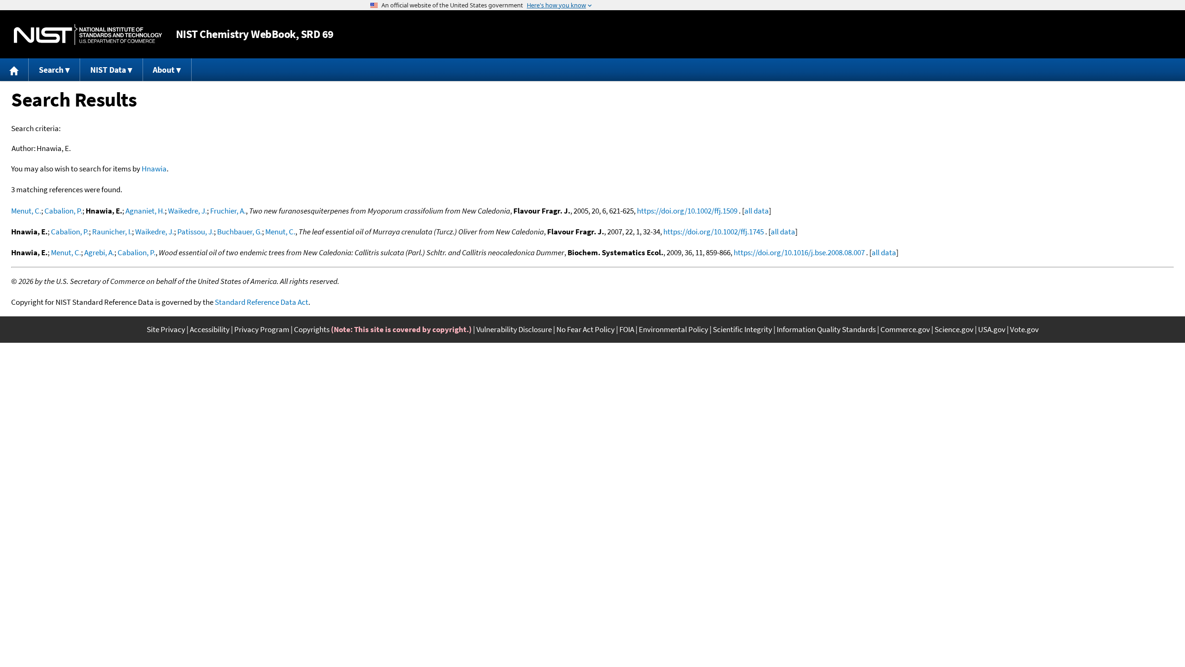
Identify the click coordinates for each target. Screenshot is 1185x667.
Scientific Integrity (742, 329)
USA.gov (991, 329)
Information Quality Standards (826, 329)
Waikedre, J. (187, 211)
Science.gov (954, 329)
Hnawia (154, 169)
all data (756, 211)
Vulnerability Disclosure (514, 329)
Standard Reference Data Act (261, 302)
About (164, 69)
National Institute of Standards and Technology (88, 34)
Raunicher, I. (112, 232)
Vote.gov (1024, 329)
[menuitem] (14, 69)
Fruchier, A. (228, 211)
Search (51, 69)
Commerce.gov (905, 329)
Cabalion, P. (63, 211)
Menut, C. (26, 211)
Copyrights (312, 329)
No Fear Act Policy (585, 329)
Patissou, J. (195, 232)
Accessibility (210, 329)
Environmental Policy (673, 329)
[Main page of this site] (14, 69)
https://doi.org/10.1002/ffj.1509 (687, 211)
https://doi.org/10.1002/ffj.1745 (713, 232)
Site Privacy (166, 329)
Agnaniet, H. (145, 211)
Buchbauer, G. (239, 232)
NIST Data (108, 69)
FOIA (626, 329)
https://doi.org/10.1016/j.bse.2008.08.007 (799, 252)
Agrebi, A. (99, 252)
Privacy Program (261, 329)
